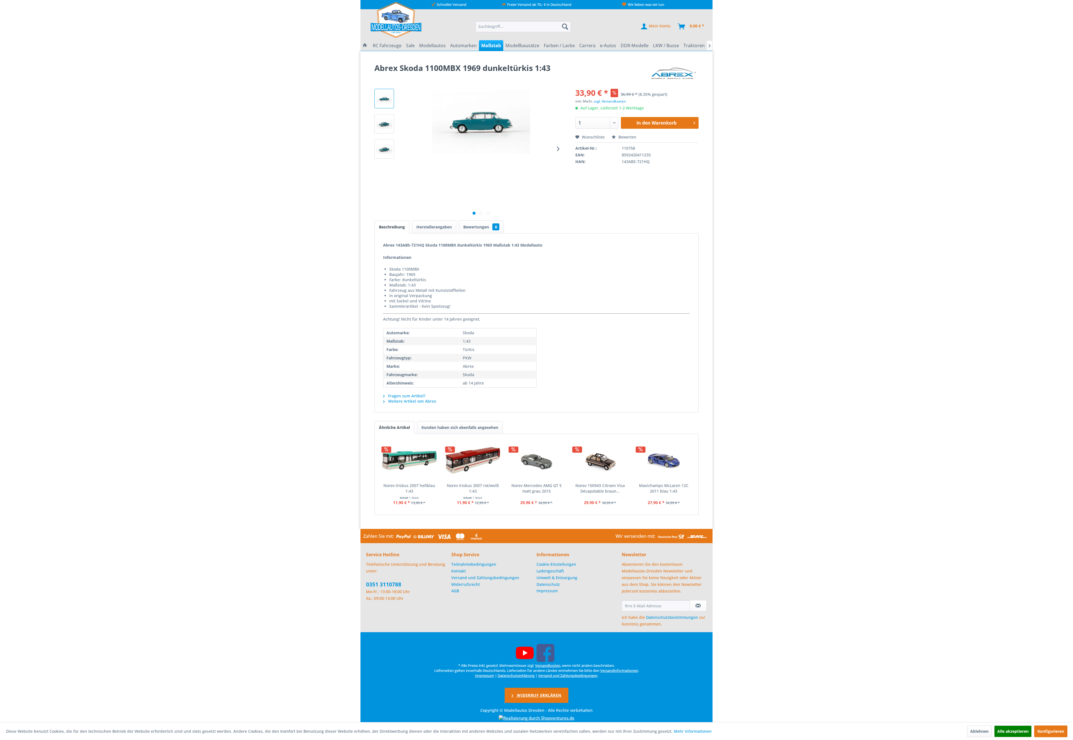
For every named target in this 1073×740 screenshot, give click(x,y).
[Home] (364, 45)
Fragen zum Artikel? (406, 395)
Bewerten (626, 137)
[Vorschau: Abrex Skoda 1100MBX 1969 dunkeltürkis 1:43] (384, 98)
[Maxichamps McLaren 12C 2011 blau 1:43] (663, 460)
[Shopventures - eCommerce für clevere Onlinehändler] (537, 718)
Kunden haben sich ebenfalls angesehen (459, 427)
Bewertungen (480, 227)
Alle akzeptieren (1013, 731)
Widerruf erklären (538, 695)
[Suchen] (565, 26)
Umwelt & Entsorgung (556, 577)
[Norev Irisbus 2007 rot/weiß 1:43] (473, 460)
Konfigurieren (1051, 731)
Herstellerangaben (434, 227)
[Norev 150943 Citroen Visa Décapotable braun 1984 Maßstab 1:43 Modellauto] (600, 460)
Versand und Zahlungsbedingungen (485, 577)
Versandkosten (547, 665)
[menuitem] (523, 26)
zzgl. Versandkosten (610, 101)
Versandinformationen (619, 670)
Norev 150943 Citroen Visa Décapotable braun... (600, 488)
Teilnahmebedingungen (473, 564)
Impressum (547, 590)
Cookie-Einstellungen (556, 564)
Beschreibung (392, 227)
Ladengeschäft (550, 571)
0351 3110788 (383, 584)
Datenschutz (548, 584)
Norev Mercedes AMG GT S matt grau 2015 (536, 488)
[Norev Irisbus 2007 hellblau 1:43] (409, 460)
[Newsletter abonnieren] (698, 605)
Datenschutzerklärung (516, 675)
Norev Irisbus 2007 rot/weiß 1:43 (473, 488)
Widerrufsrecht (465, 584)
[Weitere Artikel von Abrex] (674, 73)
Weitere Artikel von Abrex (411, 401)
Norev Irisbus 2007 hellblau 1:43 (409, 488)
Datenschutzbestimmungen (672, 617)
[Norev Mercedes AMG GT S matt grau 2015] (536, 460)
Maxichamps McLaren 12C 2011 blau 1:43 (664, 488)
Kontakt (458, 571)
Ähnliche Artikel (394, 427)
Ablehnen (979, 731)
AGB (455, 590)
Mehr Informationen (693, 731)
